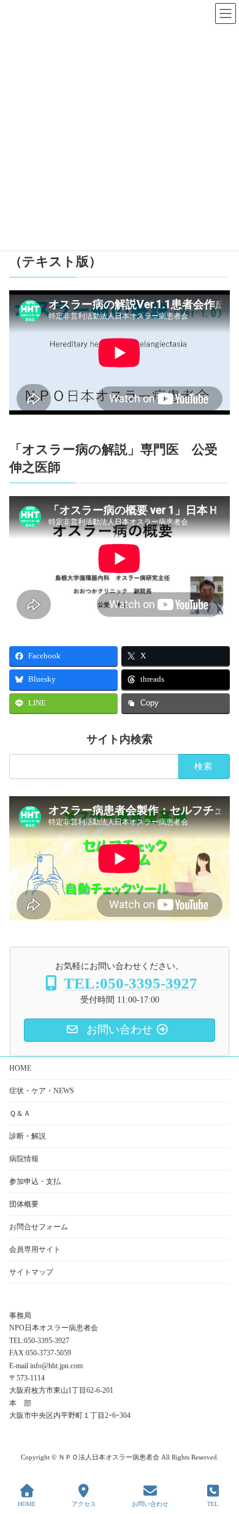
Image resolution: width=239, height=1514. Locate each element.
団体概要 (24, 1204)
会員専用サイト (35, 1249)
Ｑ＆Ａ (20, 1113)
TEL (212, 1504)
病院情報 (24, 1158)
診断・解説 (27, 1136)
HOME (20, 1068)
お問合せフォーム (38, 1226)
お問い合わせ (150, 1504)
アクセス (84, 1504)
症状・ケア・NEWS (41, 1091)
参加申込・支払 (35, 1181)
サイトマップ (31, 1272)
